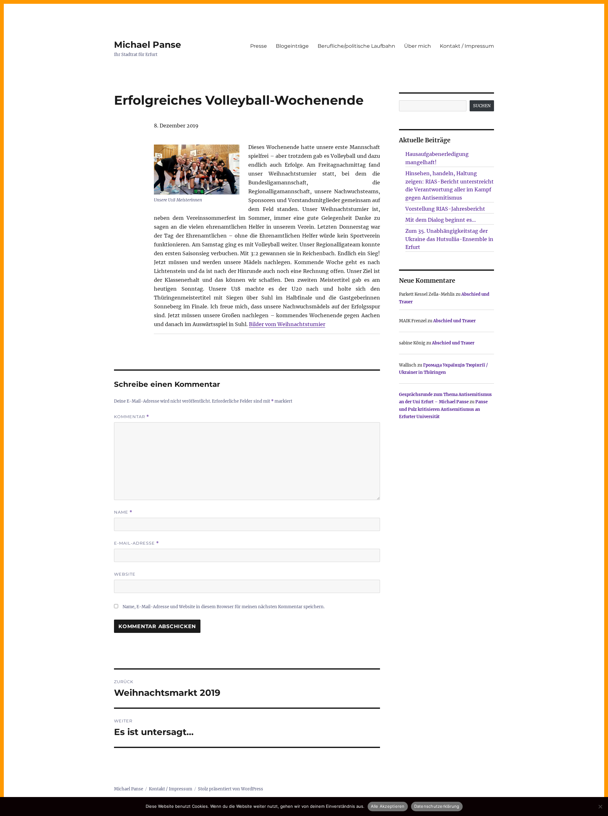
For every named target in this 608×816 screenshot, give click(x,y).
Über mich (417, 46)
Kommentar (131, 416)
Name (123, 512)
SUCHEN (482, 105)
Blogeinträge (292, 46)
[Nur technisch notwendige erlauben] (600, 806)
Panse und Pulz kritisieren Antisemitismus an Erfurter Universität (443, 409)
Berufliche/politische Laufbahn (356, 46)
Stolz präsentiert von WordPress (230, 789)
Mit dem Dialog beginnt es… (440, 220)
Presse (258, 46)
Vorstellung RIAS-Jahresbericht (445, 209)
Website (125, 574)
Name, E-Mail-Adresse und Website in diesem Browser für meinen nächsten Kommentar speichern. (224, 606)
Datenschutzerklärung (436, 806)
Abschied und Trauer (454, 321)
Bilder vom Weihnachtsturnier (287, 324)
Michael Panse (147, 44)
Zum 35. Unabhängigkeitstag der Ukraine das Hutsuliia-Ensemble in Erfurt (449, 239)
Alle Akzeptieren (388, 806)
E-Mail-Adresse (136, 543)
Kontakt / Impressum (467, 46)
